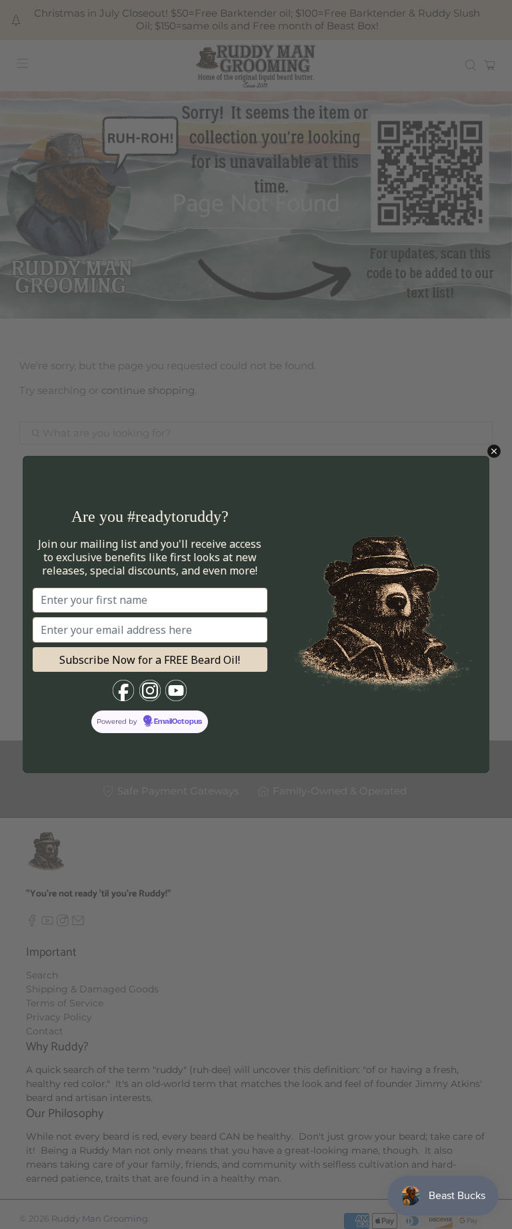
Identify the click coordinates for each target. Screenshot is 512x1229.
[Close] (494, 451)
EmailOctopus (178, 721)
